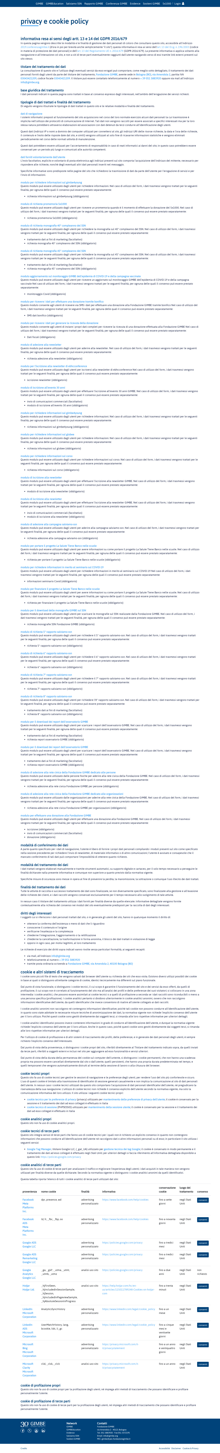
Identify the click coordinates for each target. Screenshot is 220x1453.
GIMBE (39, 3)
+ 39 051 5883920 (150, 78)
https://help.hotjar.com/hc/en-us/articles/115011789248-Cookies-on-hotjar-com (128, 1289)
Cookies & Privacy (190, 1448)
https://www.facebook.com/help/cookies (125, 1199)
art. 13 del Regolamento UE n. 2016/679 (100, 50)
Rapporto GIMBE (93, 3)
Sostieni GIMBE (151, 3)
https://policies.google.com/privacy (61, 1156)
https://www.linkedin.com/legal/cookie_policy (128, 1309)
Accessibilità (164, 1448)
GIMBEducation (54, 3)
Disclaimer (176, 1448)
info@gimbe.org (30, 82)
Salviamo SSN (74, 3)
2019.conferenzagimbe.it (35, 47)
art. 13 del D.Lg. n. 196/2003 (173, 47)
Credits (24, 1448)
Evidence (135, 3)
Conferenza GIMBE (116, 3)
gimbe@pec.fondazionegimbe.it (116, 1439)
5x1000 (167, 3)
